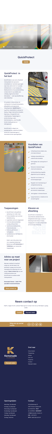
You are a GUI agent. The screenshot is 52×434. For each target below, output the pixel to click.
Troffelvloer (10, 246)
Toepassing (31, 353)
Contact (19, 312)
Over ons (30, 357)
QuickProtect (16, 108)
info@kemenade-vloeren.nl (35, 413)
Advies (30, 355)
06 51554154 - (33, 408)
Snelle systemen (17, 46)
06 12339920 (31, 411)
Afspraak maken (8, 431)
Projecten (30, 359)
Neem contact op (11, 288)
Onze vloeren (9, 46)
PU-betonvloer (18, 244)
